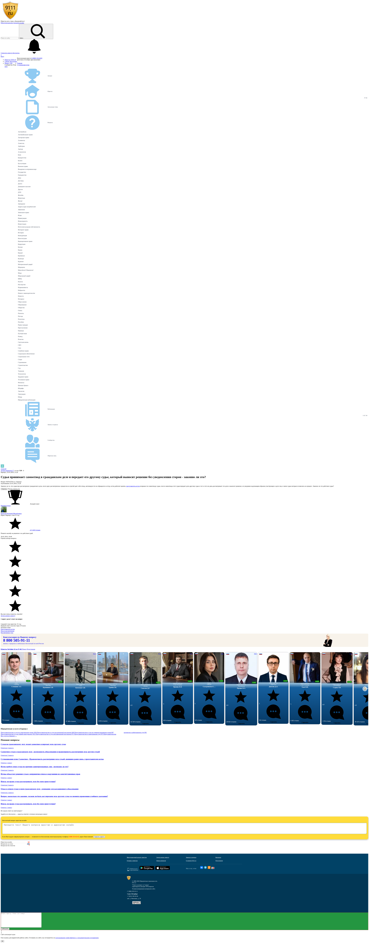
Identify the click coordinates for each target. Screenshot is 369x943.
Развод (20, 336)
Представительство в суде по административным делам (94, 732)
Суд (19, 368)
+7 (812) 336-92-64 (132, 896)
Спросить (16, 722)
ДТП (19, 192)
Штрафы (21, 388)
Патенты (21, 313)
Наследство (22, 284)
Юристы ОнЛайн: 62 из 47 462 (11, 649)
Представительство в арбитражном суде (88, 734)
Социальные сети (24, 356)
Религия (20, 339)
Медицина (21, 267)
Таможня (21, 371)
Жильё (20, 201)
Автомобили (22, 132)
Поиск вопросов (161, 860)
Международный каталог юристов (137, 857)
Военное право (23, 166)
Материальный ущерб (25, 264)
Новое (8, 63)
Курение (21, 261)
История (21, 232)
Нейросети (21, 290)
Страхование (22, 362)
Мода (20, 273)
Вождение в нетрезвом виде (27, 169)
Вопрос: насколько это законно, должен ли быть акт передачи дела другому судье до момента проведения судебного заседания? (54, 796)
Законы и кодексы (191, 857)
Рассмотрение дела (7, 633)
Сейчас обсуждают (11, 61)
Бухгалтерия (22, 163)
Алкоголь (21, 143)
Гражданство (22, 175)
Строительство (23, 365)
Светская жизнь (23, 342)
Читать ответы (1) (14, 489)
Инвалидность (22, 221)
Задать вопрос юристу (8, 616)
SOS (6, 66)
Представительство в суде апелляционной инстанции (55, 734)
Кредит (20, 253)
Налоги (20, 281)
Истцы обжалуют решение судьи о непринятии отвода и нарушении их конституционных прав (40, 774)
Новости (21, 296)
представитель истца (133, 486)
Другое (20, 189)
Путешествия (22, 333)
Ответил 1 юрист (6, 763)
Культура (21, 258)
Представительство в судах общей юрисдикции (18, 734)
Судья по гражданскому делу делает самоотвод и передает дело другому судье (33, 744)
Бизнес (20, 160)
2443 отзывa (35, 530)
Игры (20, 215)
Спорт (20, 359)
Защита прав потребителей (27, 207)
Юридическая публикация (26, 400)
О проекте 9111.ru (191, 860)
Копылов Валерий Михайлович (11, 513)
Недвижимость (23, 287)
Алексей (3, 469)
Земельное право (23, 212)
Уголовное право (23, 380)
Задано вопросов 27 (7, 470)
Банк (19, 155)
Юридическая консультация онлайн (12, 23)
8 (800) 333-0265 (37, 58)
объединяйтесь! (19, 21)
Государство (22, 172)
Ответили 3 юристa (7, 748)
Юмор (20, 397)
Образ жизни (22, 302)
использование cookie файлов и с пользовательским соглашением (76, 938)
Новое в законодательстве (26, 293)
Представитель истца (8, 629)
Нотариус (21, 299)
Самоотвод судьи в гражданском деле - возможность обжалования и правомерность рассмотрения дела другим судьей (50, 752)
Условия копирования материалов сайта (143, 889)
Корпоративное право (25, 241)
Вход (2, 56)
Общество (21, 307)
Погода (20, 316)
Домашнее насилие (24, 186)
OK (2, 941)
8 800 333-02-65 (74, 836)
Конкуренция (22, 235)
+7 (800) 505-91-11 (132, 891)
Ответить (4, 489)
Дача (19, 178)
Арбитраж (21, 146)
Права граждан (23, 325)
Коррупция (21, 244)
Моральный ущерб (24, 276)
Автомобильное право (25, 134)
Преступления (22, 328)
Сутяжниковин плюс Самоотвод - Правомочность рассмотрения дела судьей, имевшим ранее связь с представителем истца (52, 759)
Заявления (21, 209)
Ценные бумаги (23, 385)
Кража (20, 250)
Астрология (22, 152)
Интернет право (23, 230)
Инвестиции (22, 224)
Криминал (21, 256)
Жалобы (20, 195)
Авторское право (23, 137)
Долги (20, 183)
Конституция (22, 238)
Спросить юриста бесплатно (10, 53)
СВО (19, 345)
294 (28, 844)
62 (29, 842)
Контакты (218, 857)
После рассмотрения (7, 631)
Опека (20, 310)
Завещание (21, 204)
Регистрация (31, 649)
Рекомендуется (5, 505)
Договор (21, 181)
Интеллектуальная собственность (29, 227)
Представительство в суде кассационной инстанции (55, 732)
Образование (22, 305)
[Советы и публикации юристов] (10, 19)
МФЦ (20, 279)
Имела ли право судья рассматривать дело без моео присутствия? (28, 782)
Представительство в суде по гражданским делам (19, 732)
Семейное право (23, 351)
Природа (21, 331)
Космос (20, 247)
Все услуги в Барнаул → (9, 736)
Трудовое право (23, 377)
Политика (21, 319)
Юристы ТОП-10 (10, 60)
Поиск (24, 649)
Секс (19, 348)
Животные (21, 198)
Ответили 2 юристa (7, 792)
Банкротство (22, 158)
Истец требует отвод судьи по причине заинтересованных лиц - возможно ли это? (35, 767)
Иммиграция (22, 218)
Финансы (21, 382)
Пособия (21, 322)
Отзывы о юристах (132, 860)
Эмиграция (21, 394)
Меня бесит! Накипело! (25, 270)
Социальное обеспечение (26, 354)
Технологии (22, 374)
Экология (21, 391)
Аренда (20, 149)
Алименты (21, 140)
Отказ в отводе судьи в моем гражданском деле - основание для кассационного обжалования (39, 789)
